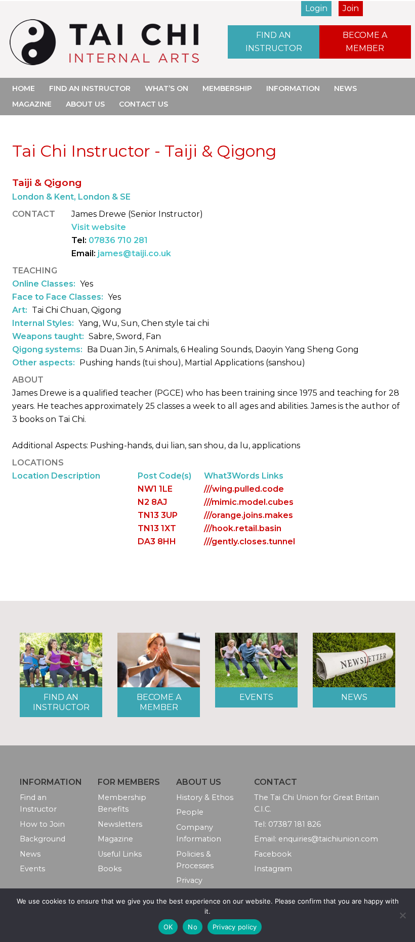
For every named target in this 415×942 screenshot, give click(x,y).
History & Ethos (204, 797)
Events (256, 697)
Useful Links (120, 854)
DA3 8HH (157, 541)
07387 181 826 (294, 824)
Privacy (189, 880)
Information (293, 88)
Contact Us (143, 104)
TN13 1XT (157, 528)
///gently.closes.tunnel (249, 541)
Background (42, 838)
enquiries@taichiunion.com (328, 838)
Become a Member (365, 41)
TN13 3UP (158, 515)
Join (351, 8)
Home (23, 88)
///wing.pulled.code (244, 489)
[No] (402, 915)
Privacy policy (235, 927)
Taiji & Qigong (47, 182)
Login (316, 8)
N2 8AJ (152, 502)
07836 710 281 (118, 240)
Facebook (273, 854)
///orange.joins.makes (248, 515)
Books (109, 868)
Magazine (32, 104)
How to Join (42, 824)
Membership (227, 88)
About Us (85, 104)
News (345, 88)
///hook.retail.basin (242, 528)
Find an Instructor (273, 41)
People (189, 812)
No (192, 927)
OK (168, 927)
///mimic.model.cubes (249, 502)
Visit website (98, 227)
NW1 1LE (155, 489)
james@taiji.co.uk (134, 253)
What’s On (166, 88)
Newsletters (120, 824)
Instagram (273, 868)
